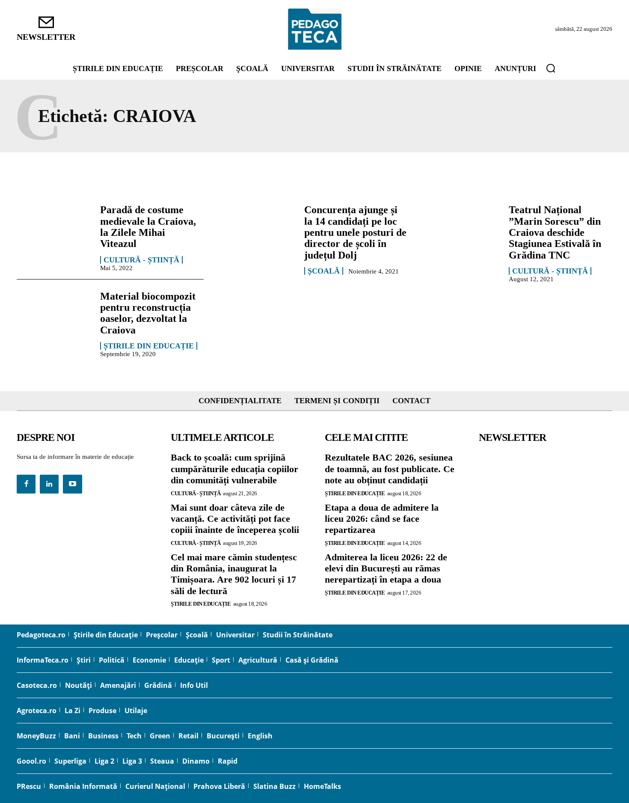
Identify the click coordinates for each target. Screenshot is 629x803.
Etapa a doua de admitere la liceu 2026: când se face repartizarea (382, 518)
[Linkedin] (49, 484)
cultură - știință (141, 260)
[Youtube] (72, 484)
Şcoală (324, 271)
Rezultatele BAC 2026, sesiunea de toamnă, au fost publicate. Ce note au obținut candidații (389, 468)
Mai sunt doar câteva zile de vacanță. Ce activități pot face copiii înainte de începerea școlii (235, 518)
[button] (550, 68)
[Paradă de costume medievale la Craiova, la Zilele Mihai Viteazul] (54, 234)
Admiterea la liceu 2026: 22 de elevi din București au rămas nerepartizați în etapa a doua (386, 568)
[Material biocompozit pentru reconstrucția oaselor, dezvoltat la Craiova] (54, 321)
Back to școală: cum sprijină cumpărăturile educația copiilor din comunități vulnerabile (234, 468)
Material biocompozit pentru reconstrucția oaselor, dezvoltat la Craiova (148, 313)
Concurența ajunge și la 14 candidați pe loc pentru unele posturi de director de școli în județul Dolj (355, 232)
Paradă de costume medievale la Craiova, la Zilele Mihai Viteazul (148, 226)
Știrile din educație (149, 346)
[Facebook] (26, 484)
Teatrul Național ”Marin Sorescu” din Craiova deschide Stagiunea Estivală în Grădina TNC (555, 232)
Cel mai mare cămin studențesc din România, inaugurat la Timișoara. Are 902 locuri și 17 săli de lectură (234, 574)
